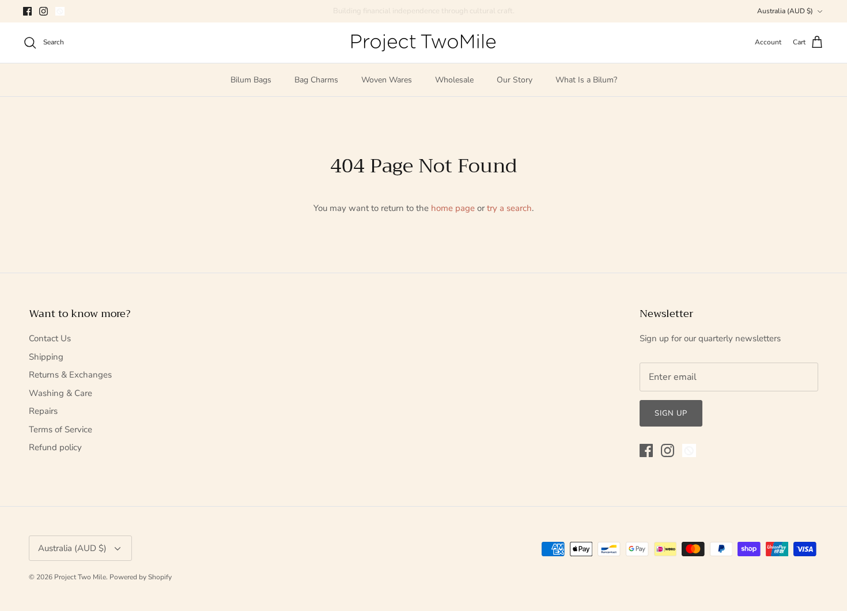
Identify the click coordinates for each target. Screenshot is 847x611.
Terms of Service (60, 429)
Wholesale (454, 79)
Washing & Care (60, 393)
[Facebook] (27, 11)
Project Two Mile (80, 577)
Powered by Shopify (140, 577)
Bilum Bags (250, 79)
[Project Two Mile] (423, 42)
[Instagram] (43, 11)
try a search (509, 208)
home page (453, 208)
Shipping (46, 357)
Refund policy (55, 447)
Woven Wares (386, 79)
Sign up (671, 413)
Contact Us (50, 338)
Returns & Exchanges (70, 374)
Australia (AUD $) (785, 11)
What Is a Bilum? (586, 79)
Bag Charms (316, 79)
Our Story (514, 79)
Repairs (43, 411)
